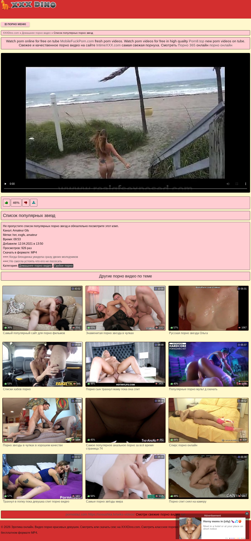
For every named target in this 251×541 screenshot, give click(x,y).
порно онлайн (220, 45)
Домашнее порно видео (35, 265)
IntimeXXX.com (108, 45)
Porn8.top (196, 41)
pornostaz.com (76, 514)
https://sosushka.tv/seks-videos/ (111, 514)
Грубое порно (63, 265)
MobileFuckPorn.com (77, 41)
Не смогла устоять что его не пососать (35, 261)
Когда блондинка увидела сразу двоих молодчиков (43, 256)
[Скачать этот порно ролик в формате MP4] (33, 202)
